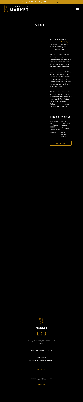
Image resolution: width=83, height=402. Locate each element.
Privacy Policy (41, 384)
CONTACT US (41, 369)
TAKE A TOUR (61, 143)
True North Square (64, 42)
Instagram (57, 2)
